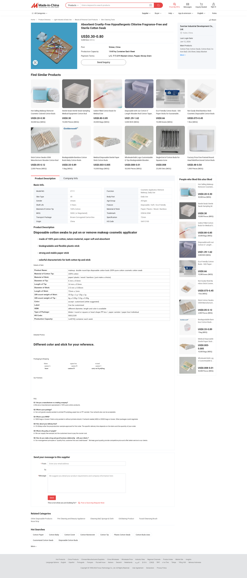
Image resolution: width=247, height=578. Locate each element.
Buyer (157, 13)
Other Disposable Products (41, 518)
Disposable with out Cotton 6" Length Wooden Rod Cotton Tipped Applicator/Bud (206, 243)
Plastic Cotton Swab (122, 534)
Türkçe (173, 562)
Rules (214, 13)
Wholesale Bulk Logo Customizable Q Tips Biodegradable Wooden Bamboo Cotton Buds (206, 359)
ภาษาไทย (165, 562)
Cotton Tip (104, 534)
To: (45, 469)
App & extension (184, 13)
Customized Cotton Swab (43, 540)
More (182, 55)
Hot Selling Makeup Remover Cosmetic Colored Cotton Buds (206, 185)
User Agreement (137, 568)
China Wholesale (113, 559)
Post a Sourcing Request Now (91, 503)
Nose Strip (35, 521)
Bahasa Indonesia (195, 562)
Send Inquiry (103, 62)
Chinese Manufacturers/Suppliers (92, 559)
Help (170, 13)
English (63, 562)
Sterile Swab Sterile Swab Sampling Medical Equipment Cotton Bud (206, 204)
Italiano (110, 562)
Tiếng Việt (182, 562)
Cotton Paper (38, 534)
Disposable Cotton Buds (68, 540)
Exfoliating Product (126, 518)
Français (90, 562)
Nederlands (128, 562)
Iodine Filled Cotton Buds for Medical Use (206, 224)
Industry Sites (140, 559)
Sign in (213, 7)
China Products (73, 559)
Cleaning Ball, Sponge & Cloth (102, 518)
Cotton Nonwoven (87, 534)
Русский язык (100, 562)
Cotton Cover (69, 534)
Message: (42, 475)
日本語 (151, 562)
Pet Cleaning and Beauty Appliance (71, 518)
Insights (188, 559)
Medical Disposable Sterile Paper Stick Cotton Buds (206, 340)
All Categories (39, 13)
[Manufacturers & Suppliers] (45, 5)
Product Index (168, 559)
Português (80, 562)
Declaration (150, 568)
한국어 (144, 562)
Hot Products (60, 559)
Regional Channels (153, 559)
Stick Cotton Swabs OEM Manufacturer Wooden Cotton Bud (206, 301)
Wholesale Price (127, 559)
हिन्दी (158, 562)
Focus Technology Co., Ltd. (106, 568)
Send (52, 497)
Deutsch (119, 562)
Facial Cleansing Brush (148, 518)
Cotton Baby (54, 534)
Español (71, 562)
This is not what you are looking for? (62, 503)
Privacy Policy (162, 568)
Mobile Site (179, 559)
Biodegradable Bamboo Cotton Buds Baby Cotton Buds (206, 320)
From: (43, 463)
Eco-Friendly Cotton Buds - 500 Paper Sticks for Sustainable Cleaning (206, 262)
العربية (137, 562)
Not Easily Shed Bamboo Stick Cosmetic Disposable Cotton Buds (206, 282)
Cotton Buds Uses (143, 534)
